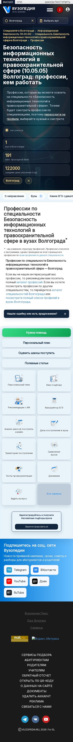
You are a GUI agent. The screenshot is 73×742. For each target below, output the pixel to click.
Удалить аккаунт (36, 696)
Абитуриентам (37, 660)
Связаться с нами (36, 706)
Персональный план (36, 342)
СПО (19, 2)
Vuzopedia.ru (31, 729)
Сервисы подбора (37, 655)
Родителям (36, 665)
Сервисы (36, 628)
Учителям (36, 670)
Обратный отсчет (36, 675)
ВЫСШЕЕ (8, 2)
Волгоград (12, 180)
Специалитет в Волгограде (18, 30)
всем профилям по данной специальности (41, 255)
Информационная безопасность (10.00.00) (30, 32)
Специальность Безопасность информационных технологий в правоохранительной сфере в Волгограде (36, 37)
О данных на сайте (36, 686)
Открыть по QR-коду (37, 681)
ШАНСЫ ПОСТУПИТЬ (57, 2)
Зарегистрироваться (36, 526)
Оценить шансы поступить (36, 353)
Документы (36, 691)
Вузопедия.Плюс (36, 613)
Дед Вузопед (36, 620)
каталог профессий (29, 282)
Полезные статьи (36, 363)
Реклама (36, 701)
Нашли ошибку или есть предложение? (32, 313)
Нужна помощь (36, 332)
